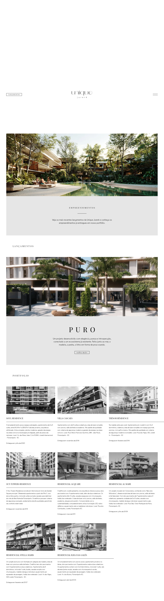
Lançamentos (14, 94)
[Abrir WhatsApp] (157, 594)
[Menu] (155, 94)
